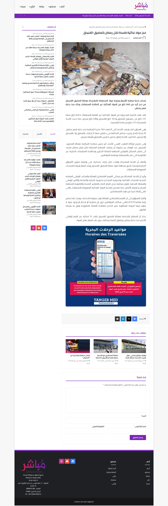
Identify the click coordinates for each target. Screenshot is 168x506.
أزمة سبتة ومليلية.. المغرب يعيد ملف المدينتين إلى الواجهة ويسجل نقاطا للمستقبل (32, 147)
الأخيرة (52, 134)
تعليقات (25, 134)
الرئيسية (142, 26)
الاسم (143, 415)
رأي (148, 479)
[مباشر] (141, 6)
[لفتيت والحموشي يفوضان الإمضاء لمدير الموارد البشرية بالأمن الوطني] (49, 177)
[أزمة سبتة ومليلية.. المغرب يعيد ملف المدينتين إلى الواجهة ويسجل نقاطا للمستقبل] (49, 146)
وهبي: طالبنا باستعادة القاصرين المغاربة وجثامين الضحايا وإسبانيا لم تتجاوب (31, 193)
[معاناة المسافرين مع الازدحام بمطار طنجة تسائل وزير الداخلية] (106, 346)
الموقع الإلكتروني (98, 426)
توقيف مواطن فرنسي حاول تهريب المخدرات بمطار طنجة (136, 356)
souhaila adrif (137, 37)
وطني (114, 483)
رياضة (42, 7)
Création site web (80, 501)
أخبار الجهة (129, 26)
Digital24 (91, 501)
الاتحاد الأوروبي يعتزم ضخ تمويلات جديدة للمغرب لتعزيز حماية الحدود (31, 209)
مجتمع (53, 7)
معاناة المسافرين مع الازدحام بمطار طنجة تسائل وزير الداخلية (107, 356)
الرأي (33, 7)
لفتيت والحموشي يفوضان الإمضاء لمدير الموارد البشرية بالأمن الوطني (99, 15)
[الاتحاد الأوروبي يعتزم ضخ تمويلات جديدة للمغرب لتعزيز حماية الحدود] (49, 210)
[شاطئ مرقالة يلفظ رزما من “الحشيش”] (78, 346)
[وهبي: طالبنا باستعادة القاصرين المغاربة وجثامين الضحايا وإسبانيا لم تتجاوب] (49, 193)
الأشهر (39, 134)
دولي (114, 476)
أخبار (62, 7)
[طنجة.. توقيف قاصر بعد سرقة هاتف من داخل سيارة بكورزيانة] (49, 163)
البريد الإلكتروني (140, 426)
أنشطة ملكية (111, 472)
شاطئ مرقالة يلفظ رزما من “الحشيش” (80, 356)
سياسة (113, 479)
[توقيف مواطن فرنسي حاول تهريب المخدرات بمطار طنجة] (134, 346)
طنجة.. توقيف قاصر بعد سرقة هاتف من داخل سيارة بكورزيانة (32, 162)
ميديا (23, 7)
